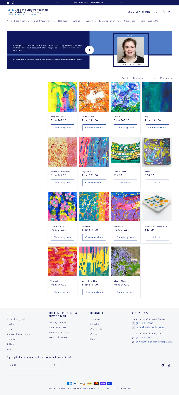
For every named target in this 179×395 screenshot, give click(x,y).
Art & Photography (17, 319)
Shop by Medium (57, 322)
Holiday (11, 339)
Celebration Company (62, 388)
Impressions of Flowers (60, 171)
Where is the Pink (89, 281)
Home (10, 329)
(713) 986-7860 (144, 323)
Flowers (117, 117)
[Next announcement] (121, 2)
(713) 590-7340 (144, 337)
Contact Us (96, 329)
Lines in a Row (120, 171)
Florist (147, 171)
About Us (95, 319)
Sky (146, 117)
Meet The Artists (57, 327)
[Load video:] (89, 50)
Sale (9, 349)
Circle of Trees (88, 117)
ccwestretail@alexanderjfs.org (154, 341)
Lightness (86, 226)
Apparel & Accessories (18, 334)
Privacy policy (111, 388)
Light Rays (86, 171)
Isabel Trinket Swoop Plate (156, 226)
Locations (95, 324)
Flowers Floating (57, 226)
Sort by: (126, 78)
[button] (17, 21)
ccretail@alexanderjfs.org (151, 327)
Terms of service (126, 388)
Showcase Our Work (59, 332)
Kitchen (11, 324)
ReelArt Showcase (58, 337)
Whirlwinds (118, 226)
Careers (94, 334)
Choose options (62, 127)
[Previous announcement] (57, 2)
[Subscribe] (54, 365)
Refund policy (97, 388)
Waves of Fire (56, 281)
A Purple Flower (120, 281)
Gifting (10, 344)
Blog (92, 339)
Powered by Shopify (79, 388)
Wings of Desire (57, 117)
